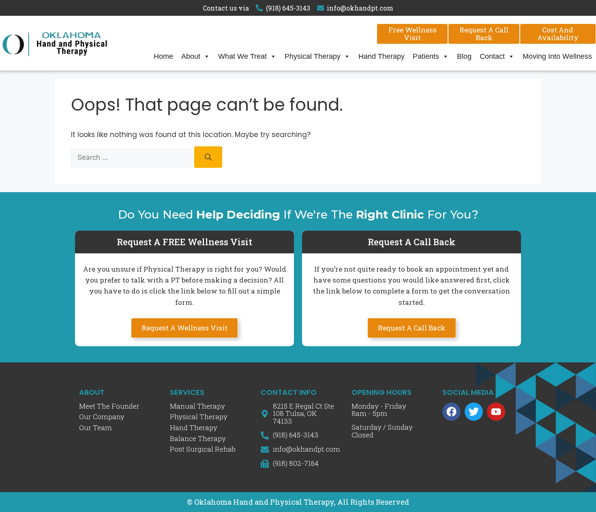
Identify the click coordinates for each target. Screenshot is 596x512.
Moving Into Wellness (557, 56)
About (190, 56)
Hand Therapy (381, 56)
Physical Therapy (313, 56)
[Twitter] (474, 412)
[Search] (208, 157)
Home (163, 56)
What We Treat (242, 56)
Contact (492, 56)
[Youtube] (496, 412)
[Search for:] (132, 157)
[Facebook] (451, 412)
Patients (426, 56)
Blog (464, 56)
